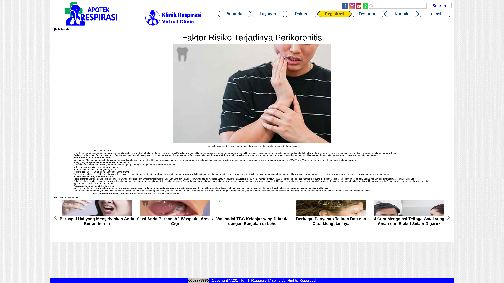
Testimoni (368, 14)
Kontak (401, 14)
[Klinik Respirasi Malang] (91, 24)
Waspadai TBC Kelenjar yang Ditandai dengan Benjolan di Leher (253, 221)
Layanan (268, 14)
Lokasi (435, 14)
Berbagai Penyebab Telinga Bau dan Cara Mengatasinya (331, 221)
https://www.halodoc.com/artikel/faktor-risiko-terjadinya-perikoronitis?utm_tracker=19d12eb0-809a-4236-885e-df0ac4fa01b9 (139, 193)
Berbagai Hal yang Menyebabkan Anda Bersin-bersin (97, 221)
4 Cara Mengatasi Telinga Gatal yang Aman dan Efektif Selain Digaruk (409, 221)
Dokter (301, 14)
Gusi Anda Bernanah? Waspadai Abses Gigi (175, 221)
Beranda (234, 14)
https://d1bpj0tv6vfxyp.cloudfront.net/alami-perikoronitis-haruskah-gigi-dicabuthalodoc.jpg (255, 146)
